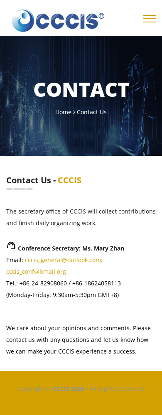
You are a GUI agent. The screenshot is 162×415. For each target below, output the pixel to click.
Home (63, 112)
